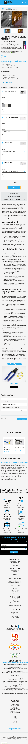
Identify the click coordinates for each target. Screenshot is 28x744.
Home (3, 8)
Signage (15, 571)
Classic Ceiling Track (9, 261)
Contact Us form (11, 358)
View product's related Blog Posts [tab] (10, 458)
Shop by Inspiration (8, 8)
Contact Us (15, 611)
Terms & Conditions (15, 615)
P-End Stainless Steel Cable (10, 268)
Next (25, 443)
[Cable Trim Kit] (14, 373)
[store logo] (8, 2)
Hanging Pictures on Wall (15, 604)
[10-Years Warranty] (21, 512)
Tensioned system (12, 304)
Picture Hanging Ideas (15, 602)
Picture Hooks (15, 565)
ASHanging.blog (15, 598)
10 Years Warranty (21, 516)
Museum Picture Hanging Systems (15, 584)
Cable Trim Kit (12, 354)
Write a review (22, 419)
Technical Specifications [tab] (8, 395)
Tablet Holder (15, 572)
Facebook (15, 718)
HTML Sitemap (15, 619)
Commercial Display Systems (15, 581)
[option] (3, 105)
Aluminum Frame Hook (9, 273)
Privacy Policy (15, 616)
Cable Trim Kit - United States (7, 448)
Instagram (15, 720)
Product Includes (5, 72)
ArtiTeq (21, 628)
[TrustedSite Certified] (15, 657)
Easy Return (21, 504)
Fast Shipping (7, 504)
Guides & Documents (8, 199)
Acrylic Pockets (15, 593)
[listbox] (14, 105)
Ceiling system (13, 303)
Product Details (14, 193)
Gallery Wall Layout (15, 600)
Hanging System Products (15, 561)
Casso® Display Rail (15, 570)
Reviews (18, 199)
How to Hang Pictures (15, 601)
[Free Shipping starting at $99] (14, 491)
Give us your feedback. (18, 423)
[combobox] (14, 6)
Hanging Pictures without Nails (15, 605)
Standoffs (15, 574)
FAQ (24, 199)
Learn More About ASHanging (8, 696)
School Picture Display (15, 585)
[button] (23, 2)
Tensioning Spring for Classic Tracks (12, 280)
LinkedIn (15, 724)
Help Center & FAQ (15, 617)
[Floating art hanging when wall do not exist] (7, 31)
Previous (2, 443)
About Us (15, 613)
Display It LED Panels (15, 590)
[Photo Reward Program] (7, 524)
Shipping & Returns (15, 612)
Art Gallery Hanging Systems (15, 579)
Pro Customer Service (7, 516)
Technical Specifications (14, 196)
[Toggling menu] (2, 2)
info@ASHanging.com (15, 711)
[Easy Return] (21, 499)
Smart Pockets (15, 591)
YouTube (15, 722)
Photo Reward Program (7, 529)
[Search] (26, 5)
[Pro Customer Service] (7, 512)
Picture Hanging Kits (15, 562)
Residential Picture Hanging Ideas (15, 582)
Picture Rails (15, 563)
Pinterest (15, 721)
